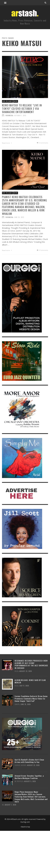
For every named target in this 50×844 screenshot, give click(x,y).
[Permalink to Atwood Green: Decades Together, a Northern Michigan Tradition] (7, 779)
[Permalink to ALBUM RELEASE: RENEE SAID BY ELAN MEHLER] (7, 684)
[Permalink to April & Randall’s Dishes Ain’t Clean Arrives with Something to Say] (7, 763)
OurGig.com (25, 822)
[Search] (5, 2)
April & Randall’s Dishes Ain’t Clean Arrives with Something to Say (29, 760)
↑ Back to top (25, 827)
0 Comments (43, 143)
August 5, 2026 (30, 781)
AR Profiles (19, 781)
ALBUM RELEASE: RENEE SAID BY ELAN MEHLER (30, 681)
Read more (6, 143)
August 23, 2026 (25, 671)
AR (3, 805)
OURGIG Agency (20, 765)
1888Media (9, 115)
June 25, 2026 (26, 704)
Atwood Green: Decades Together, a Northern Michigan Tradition (29, 776)
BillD (16, 671)
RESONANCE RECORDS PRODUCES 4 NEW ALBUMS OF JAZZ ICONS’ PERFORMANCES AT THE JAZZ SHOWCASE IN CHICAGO (31, 664)
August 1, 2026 (10, 805)
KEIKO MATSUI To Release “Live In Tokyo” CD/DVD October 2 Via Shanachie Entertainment (22, 108)
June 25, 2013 (19, 217)
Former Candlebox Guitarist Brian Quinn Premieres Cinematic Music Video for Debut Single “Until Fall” (31, 698)
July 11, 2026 (24, 686)
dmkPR (17, 704)
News (15, 101)
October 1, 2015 (20, 115)
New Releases (7, 101)
